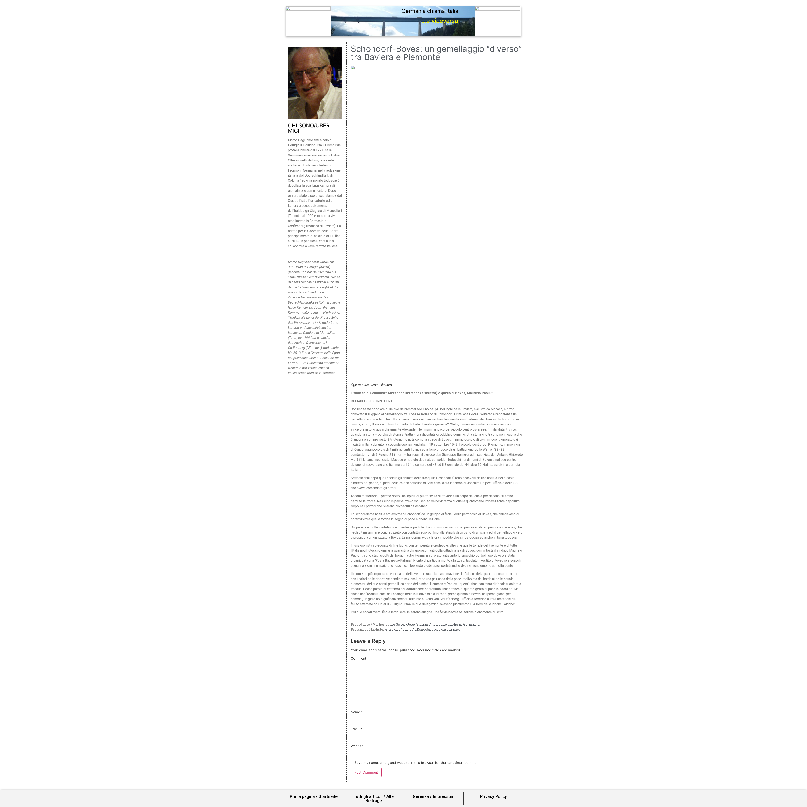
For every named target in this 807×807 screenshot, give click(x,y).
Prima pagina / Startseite (314, 796)
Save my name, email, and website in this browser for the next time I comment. (417, 762)
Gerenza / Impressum (433, 796)
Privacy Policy (493, 796)
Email (356, 728)
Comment (360, 658)
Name (357, 712)
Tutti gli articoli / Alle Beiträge (373, 798)
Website (357, 746)
